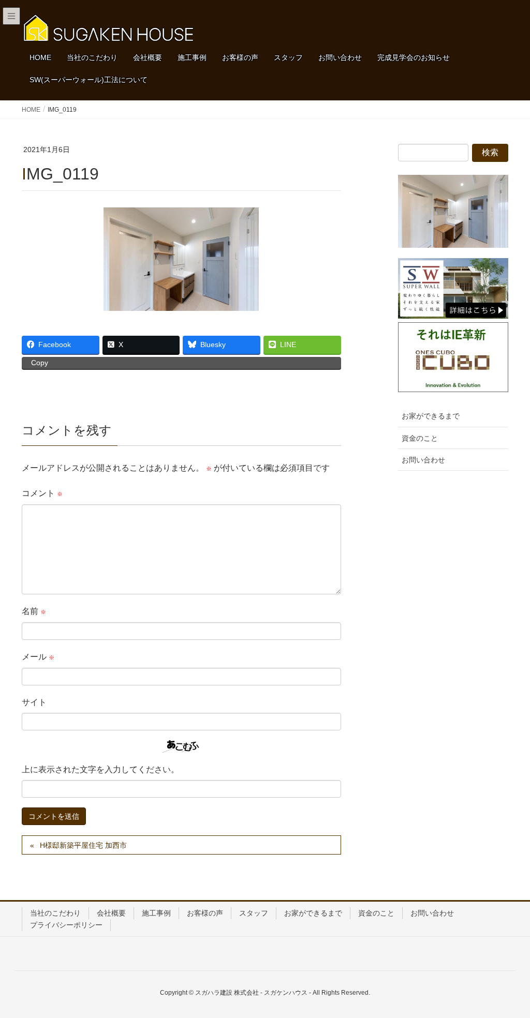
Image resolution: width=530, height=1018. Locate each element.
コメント (42, 493)
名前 (34, 611)
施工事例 (156, 913)
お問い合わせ (423, 460)
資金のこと (420, 438)
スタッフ (253, 913)
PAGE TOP (507, 978)
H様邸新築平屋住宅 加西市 (83, 845)
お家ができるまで (431, 416)
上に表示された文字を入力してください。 (100, 769)
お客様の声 (205, 913)
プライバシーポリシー (66, 925)
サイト (34, 702)
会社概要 (111, 913)
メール (38, 656)
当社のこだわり (55, 913)
